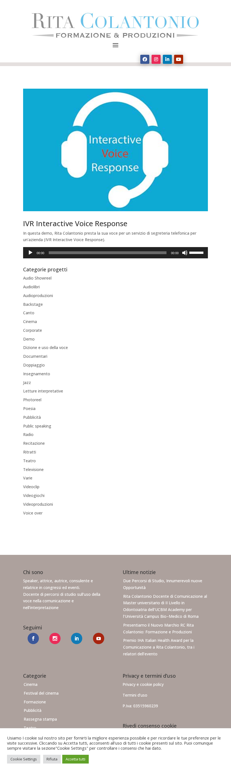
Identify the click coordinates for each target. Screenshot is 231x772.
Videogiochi (34, 495)
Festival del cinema (41, 693)
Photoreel (32, 399)
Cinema (30, 321)
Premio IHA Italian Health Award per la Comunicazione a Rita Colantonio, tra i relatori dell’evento (158, 647)
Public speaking (37, 426)
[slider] (197, 252)
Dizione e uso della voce (45, 347)
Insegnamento (36, 373)
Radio (28, 434)
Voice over (33, 513)
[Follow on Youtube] (178, 59)
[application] (115, 252)
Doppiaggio (34, 365)
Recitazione (34, 443)
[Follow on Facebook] (144, 59)
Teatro (29, 460)
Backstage (33, 304)
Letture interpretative (43, 391)
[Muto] (185, 253)
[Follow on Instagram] (156, 59)
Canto (28, 312)
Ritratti (29, 452)
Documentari (35, 356)
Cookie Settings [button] (23, 759)
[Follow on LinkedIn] (167, 59)
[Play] (30, 253)
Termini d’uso (135, 695)
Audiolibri (31, 286)
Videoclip (31, 486)
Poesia (29, 408)
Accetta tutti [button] (75, 759)
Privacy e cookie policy (143, 684)
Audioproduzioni (38, 295)
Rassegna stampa (40, 719)
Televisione (33, 469)
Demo (29, 339)
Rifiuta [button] (51, 759)
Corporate (32, 330)
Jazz (27, 382)
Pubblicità (32, 417)
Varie (27, 478)
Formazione (35, 702)
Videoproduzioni (38, 504)
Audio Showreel (37, 278)
